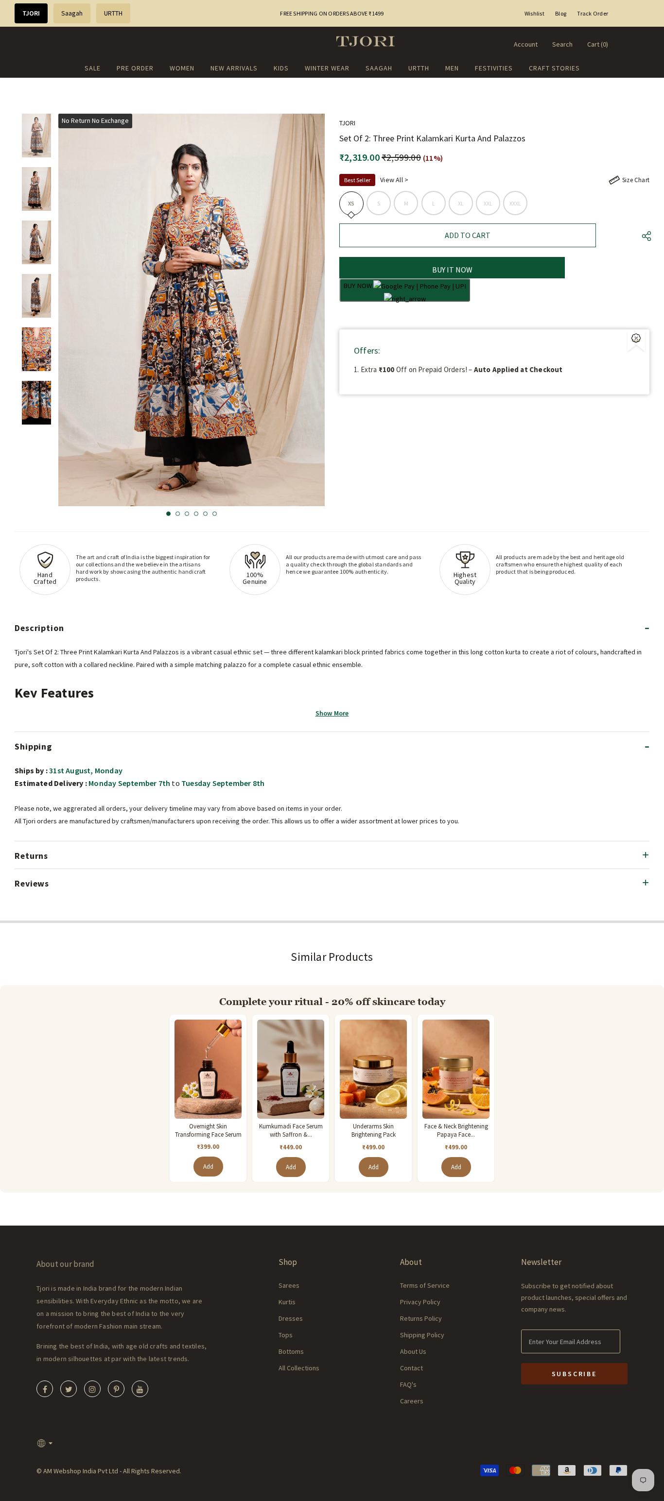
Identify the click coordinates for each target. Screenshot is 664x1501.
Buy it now (452, 269)
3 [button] (187, 514)
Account (526, 44)
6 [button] (214, 514)
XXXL (515, 203)
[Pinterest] (116, 1389)
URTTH (113, 13)
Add (208, 1166)
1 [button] (168, 514)
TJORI (31, 13)
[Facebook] (44, 1389)
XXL (488, 203)
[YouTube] (140, 1389)
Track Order (592, 13)
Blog (560, 13)
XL (461, 203)
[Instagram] (92, 1389)
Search (562, 44)
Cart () (597, 44)
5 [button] (205, 514)
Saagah (72, 13)
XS (351, 203)
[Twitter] (68, 1389)
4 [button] (196, 514)
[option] (191, 310)
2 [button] (177, 514)
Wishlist (534, 13)
